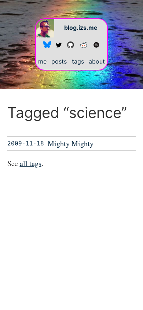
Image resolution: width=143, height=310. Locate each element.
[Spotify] (96, 44)
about (97, 61)
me (42, 61)
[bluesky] (47, 44)
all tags (30, 163)
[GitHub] (70, 44)
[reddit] (83, 44)
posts (59, 61)
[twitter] (58, 44)
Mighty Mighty (71, 143)
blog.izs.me (81, 27)
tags (78, 61)
